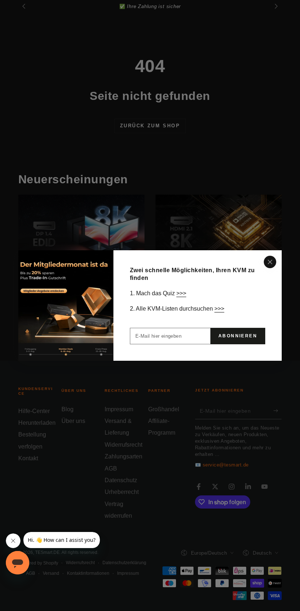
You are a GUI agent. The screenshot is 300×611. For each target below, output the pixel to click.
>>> (181, 293)
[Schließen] (270, 262)
